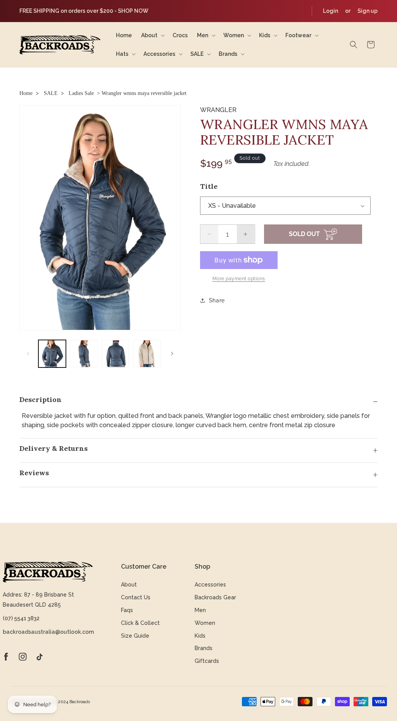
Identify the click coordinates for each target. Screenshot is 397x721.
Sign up (367, 11)
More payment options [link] (238, 278)
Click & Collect (140, 623)
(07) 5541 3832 (21, 618)
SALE (51, 93)
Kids (200, 636)
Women (205, 623)
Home (26, 93)
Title (208, 186)
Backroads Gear (215, 597)
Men (200, 610)
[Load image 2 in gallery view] (83, 353)
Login (330, 11)
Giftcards (207, 661)
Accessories (210, 584)
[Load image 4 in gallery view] (147, 353)
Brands (203, 648)
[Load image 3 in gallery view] (115, 353)
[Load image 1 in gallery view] (52, 353)
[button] (152, 35)
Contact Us (135, 597)
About (129, 584)
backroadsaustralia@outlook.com (48, 632)
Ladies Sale (81, 93)
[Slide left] (27, 353)
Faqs (127, 610)
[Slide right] (172, 353)
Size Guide (135, 636)
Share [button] (217, 300)
